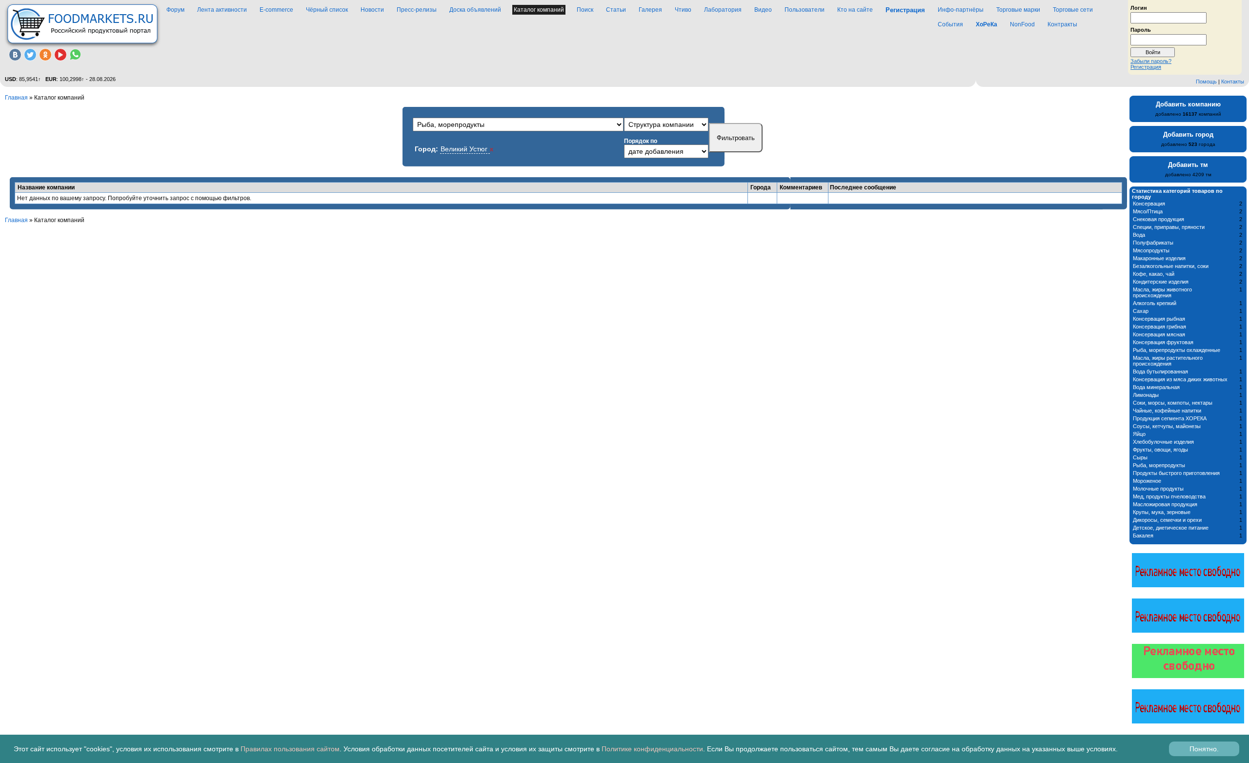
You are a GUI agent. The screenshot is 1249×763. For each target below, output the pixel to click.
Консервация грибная (1159, 327)
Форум (175, 9)
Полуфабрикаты (1153, 243)
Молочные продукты (1158, 489)
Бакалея (1143, 535)
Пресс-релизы (417, 9)
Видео (763, 9)
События (950, 24)
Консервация (1149, 203)
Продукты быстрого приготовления (1176, 473)
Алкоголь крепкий (1154, 303)
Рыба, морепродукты (1159, 465)
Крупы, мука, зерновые (1161, 512)
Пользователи (805, 9)
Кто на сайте (855, 9)
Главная (16, 97)
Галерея (650, 9)
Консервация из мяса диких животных (1180, 379)
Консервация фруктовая (1163, 342)
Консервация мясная (1159, 334)
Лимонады (1146, 395)
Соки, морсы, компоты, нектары (1172, 403)
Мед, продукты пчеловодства (1169, 496)
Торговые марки (1018, 9)
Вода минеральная (1156, 387)
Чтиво (683, 9)
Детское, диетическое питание (1171, 528)
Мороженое (1147, 481)
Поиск (585, 9)
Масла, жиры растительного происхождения (1168, 361)
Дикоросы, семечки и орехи (1167, 520)
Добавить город (1188, 134)
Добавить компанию (1188, 104)
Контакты (1232, 81)
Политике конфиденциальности (652, 749)
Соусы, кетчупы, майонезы (1167, 426)
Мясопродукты (1151, 250)
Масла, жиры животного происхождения (1162, 292)
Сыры (1140, 457)
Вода (1139, 235)
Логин (1138, 7)
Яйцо (1139, 434)
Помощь (1206, 81)
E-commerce (276, 9)
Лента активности (222, 9)
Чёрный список (327, 9)
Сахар (1140, 311)
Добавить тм (1188, 164)
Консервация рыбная (1159, 319)
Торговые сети (1073, 9)
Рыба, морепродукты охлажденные (1176, 350)
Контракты (1062, 24)
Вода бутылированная (1160, 371)
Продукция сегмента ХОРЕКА (1170, 418)
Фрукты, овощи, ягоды (1160, 450)
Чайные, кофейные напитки (1167, 410)
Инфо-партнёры (961, 9)
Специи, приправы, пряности (1169, 227)
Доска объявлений (475, 9)
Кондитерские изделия (1161, 282)
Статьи (616, 9)
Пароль (1140, 29)
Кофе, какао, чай (1153, 274)
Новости (372, 9)
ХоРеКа (986, 24)
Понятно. (1204, 749)
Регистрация (1145, 67)
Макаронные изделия (1159, 258)
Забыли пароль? (1150, 61)
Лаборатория (723, 9)
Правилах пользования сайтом (290, 749)
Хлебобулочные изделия (1163, 442)
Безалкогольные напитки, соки (1171, 266)
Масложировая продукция (1165, 504)
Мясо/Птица (1148, 211)
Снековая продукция (1158, 219)
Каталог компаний (539, 9)
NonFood (1022, 24)
